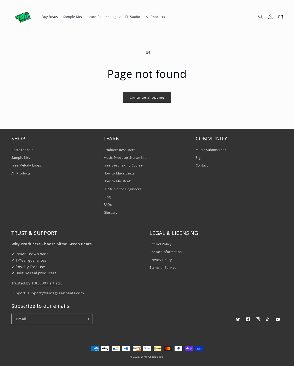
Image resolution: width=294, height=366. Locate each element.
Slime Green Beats (152, 356)
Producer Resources (119, 150)
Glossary (111, 212)
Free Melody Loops (26, 165)
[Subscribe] (87, 319)
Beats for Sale (22, 150)
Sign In (201, 157)
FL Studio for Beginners (122, 189)
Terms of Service (163, 267)
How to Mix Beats (118, 181)
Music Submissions (211, 150)
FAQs (108, 204)
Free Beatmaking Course (123, 165)
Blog (107, 197)
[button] (103, 17)
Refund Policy (161, 244)
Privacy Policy (161, 260)
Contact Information (166, 252)
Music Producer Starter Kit (124, 157)
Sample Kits (20, 157)
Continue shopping (147, 97)
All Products (21, 173)
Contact (202, 165)
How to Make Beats (119, 173)
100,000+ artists (46, 283)
